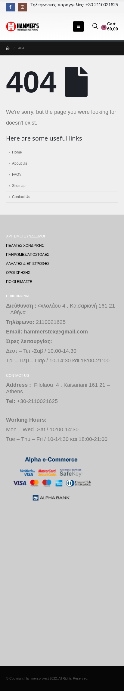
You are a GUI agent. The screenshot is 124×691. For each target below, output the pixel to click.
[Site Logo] (22, 26)
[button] (78, 26)
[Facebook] (10, 7)
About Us (19, 163)
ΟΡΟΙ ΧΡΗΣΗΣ (18, 272)
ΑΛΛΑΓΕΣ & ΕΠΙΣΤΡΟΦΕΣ (27, 263)
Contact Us (21, 197)
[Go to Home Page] (8, 48)
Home (17, 152)
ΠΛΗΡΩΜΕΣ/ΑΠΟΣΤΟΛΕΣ (27, 254)
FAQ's (16, 174)
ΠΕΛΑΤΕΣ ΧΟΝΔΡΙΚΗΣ (25, 245)
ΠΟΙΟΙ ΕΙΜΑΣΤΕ (19, 282)
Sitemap (19, 185)
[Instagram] (22, 7)
